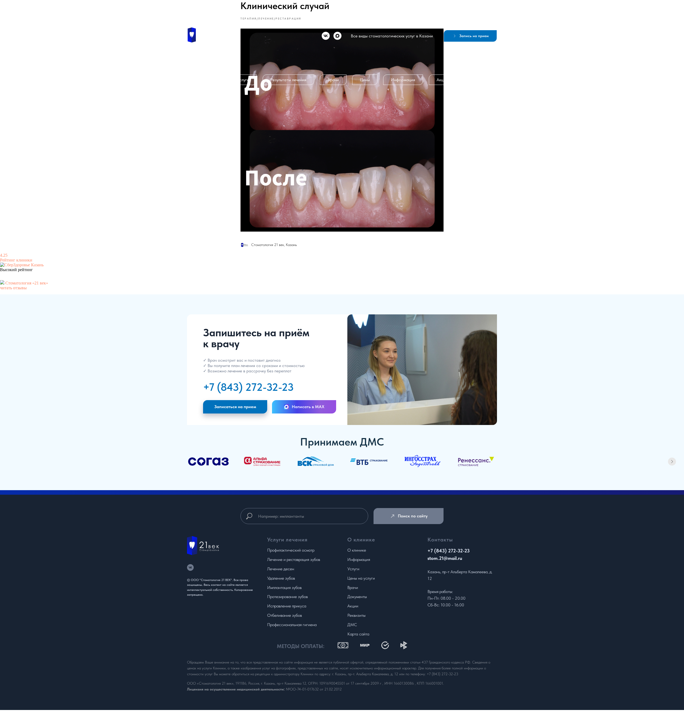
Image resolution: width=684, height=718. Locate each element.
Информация (403, 79)
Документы (357, 596)
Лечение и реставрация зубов (293, 559)
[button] (470, 36)
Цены (365, 79)
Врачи (333, 79)
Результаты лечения (288, 79)
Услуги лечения (287, 539)
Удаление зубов (281, 578)
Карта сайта (358, 634)
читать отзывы (13, 288)
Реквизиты (356, 615)
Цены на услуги (361, 578)
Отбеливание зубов (284, 615)
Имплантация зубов (284, 587)
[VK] (326, 36)
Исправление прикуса (286, 605)
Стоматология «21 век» (26, 283)
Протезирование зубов (287, 596)
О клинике (206, 79)
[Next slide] (672, 462)
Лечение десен (280, 568)
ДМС (352, 624)
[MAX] (337, 36)
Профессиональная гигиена (292, 624)
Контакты (478, 79)
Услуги (243, 79)
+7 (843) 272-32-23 (248, 387)
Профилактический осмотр (290, 550)
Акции (442, 79)
